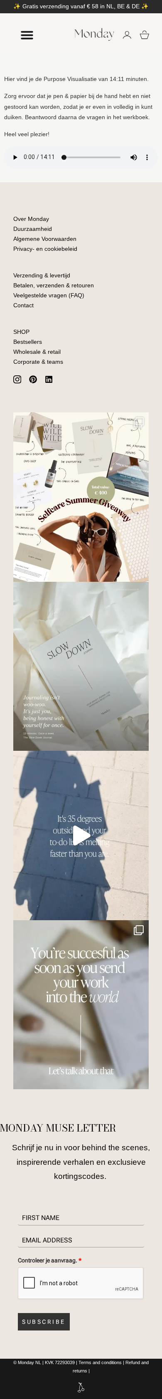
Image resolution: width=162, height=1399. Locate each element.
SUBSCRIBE (44, 1321)
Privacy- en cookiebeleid (45, 248)
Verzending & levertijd (41, 275)
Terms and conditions (100, 1362)
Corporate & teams (38, 361)
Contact (23, 305)
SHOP (21, 331)
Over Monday (31, 219)
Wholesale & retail (37, 351)
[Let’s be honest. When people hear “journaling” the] (81, 666)
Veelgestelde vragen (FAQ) (48, 295)
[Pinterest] (33, 379)
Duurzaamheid (32, 228)
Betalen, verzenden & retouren (53, 285)
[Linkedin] (49, 379)
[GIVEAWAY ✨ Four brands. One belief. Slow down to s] (81, 497)
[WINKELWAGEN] (144, 35)
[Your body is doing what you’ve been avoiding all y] (81, 835)
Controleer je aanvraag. (49, 1260)
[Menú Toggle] (27, 35)
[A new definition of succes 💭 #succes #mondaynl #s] (81, 1005)
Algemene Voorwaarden (44, 238)
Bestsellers (27, 341)
